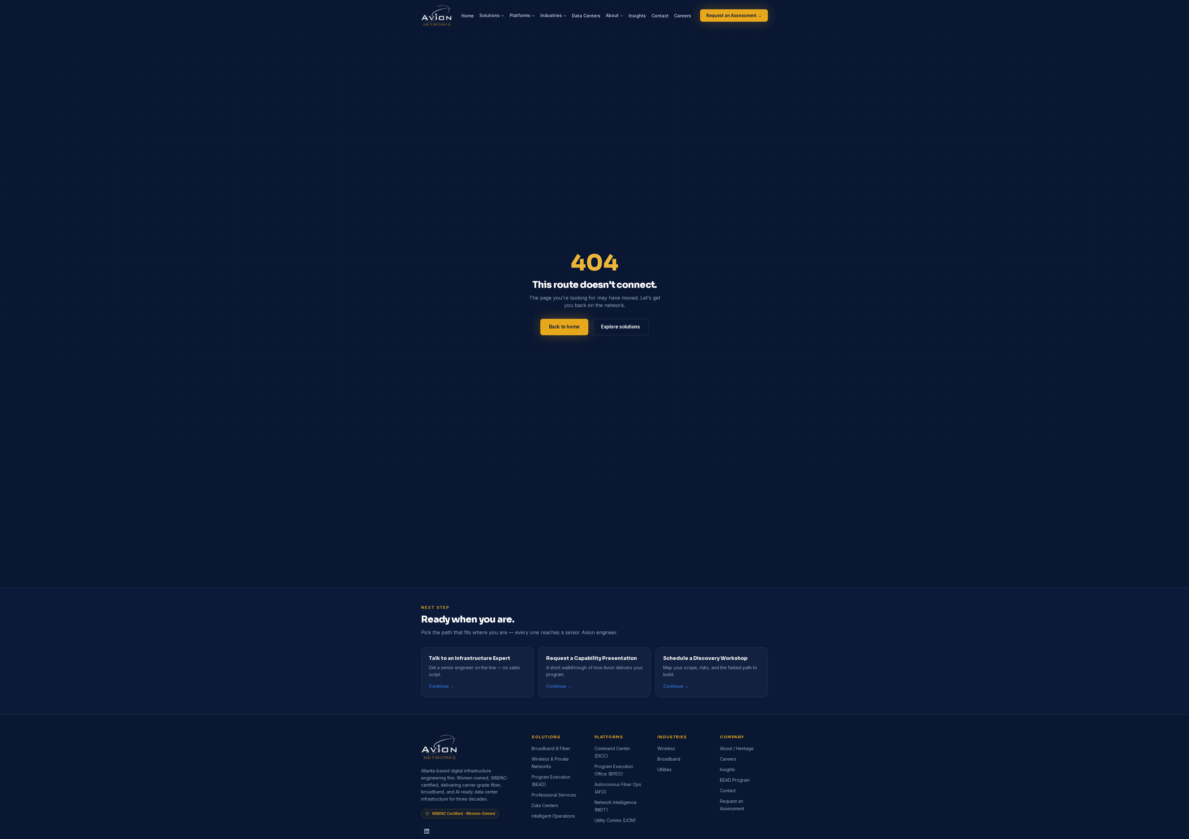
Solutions (489, 15)
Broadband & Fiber (551, 748)
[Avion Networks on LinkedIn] (426, 831)
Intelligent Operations (553, 816)
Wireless (666, 748)
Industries (551, 15)
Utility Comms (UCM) (615, 820)
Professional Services (554, 794)
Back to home (564, 327)
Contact (660, 15)
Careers (682, 15)
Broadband (668, 759)
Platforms (520, 15)
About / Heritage (737, 748)
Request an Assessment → (734, 15)
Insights (637, 15)
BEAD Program (735, 780)
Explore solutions (620, 327)
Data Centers (586, 15)
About (612, 15)
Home (467, 15)
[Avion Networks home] (437, 15)
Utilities (664, 769)
